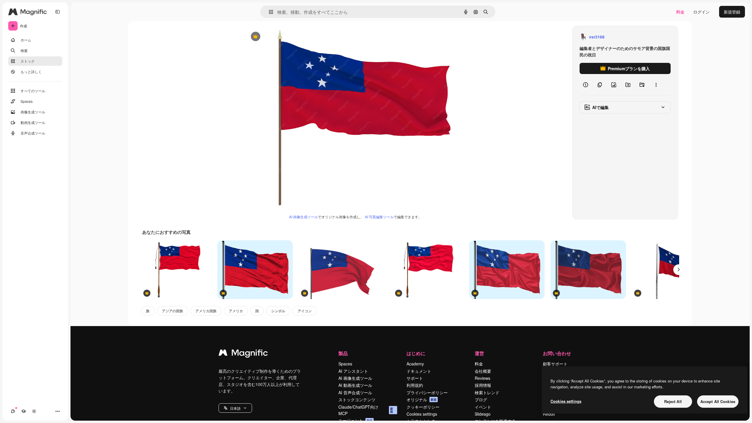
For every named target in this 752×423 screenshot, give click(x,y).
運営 (479, 353)
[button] (235, 408)
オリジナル (285, 37)
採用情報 (483, 385)
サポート (415, 378)
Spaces (345, 364)
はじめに (416, 353)
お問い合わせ (557, 353)
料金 (680, 12)
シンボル (278, 310)
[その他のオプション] (656, 84)
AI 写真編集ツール (379, 216)
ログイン (701, 12)
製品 (343, 353)
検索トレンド (487, 392)
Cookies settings (422, 414)
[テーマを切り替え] (34, 411)
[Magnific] (243, 354)
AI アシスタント (353, 371)
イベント (483, 407)
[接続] (13, 411)
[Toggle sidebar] (57, 11)
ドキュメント (419, 371)
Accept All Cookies (717, 401)
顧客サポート (555, 364)
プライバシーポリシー (427, 392)
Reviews (482, 378)
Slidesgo (483, 414)
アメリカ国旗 (205, 310)
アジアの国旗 (172, 310)
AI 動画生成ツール (355, 385)
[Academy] (23, 411)
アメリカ (236, 310)
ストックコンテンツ (356, 399)
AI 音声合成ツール (355, 392)
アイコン (305, 310)
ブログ (481, 399)
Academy (415, 364)
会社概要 (483, 371)
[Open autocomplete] (269, 12)
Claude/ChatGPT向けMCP (365, 410)
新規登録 (732, 12)
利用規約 (415, 385)
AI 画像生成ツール (303, 216)
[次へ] (678, 269)
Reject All (673, 401)
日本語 (235, 408)
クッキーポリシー (423, 407)
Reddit (549, 414)
